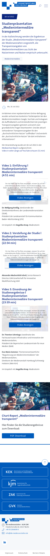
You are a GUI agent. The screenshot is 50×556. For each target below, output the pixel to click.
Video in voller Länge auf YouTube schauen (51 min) (23, 150)
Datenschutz (23, 553)
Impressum (9, 553)
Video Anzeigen (25, 197)
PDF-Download (18, 435)
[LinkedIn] (4, 542)
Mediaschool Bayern (10, 148)
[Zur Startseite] (19, 6)
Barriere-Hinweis (39, 553)
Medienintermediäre (12, 59)
